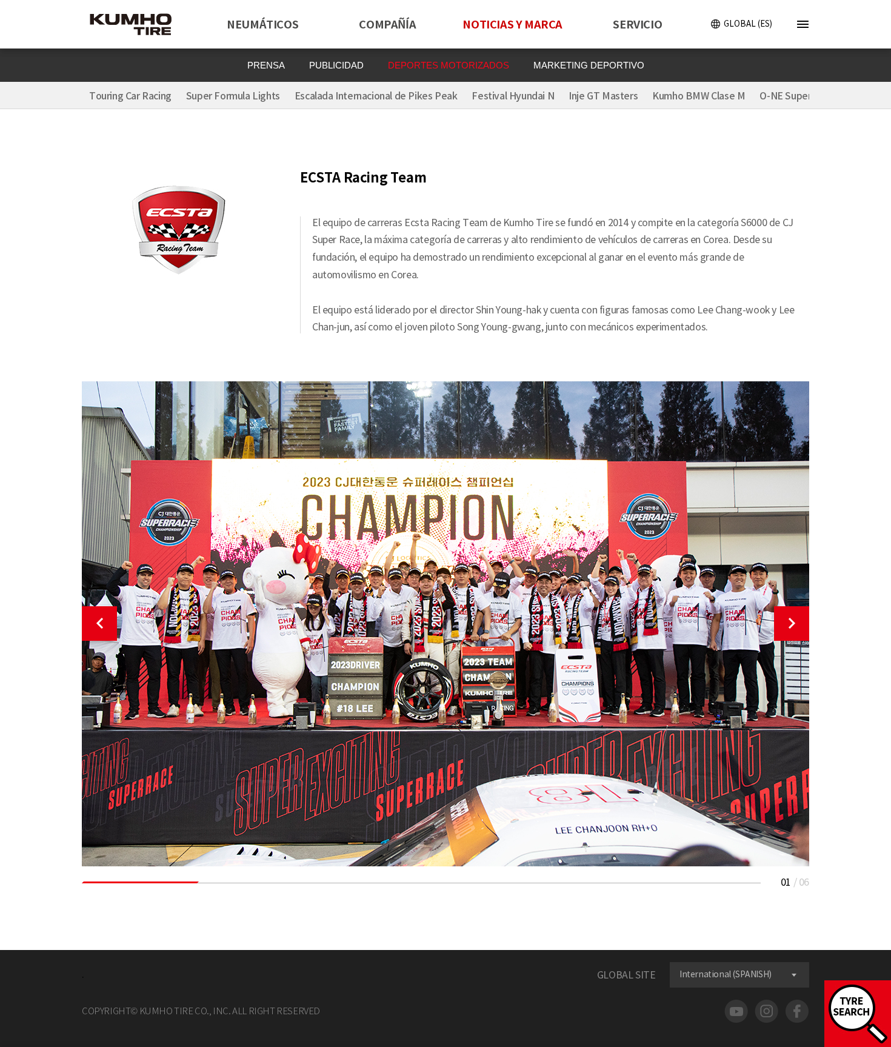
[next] (791, 623)
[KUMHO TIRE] (138, 26)
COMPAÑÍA (387, 25)
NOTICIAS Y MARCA (512, 25)
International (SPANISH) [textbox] (725, 974)
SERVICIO (637, 25)
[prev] (99, 623)
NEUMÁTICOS (262, 25)
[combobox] (739, 975)
